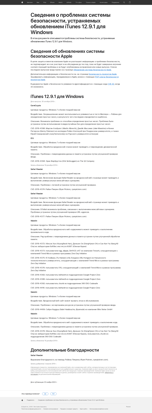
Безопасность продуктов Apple (103, 74)
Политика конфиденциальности (31, 409)
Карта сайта (83, 409)
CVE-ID (111, 84)
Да (45, 394)
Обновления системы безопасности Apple (92, 70)
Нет (53, 394)
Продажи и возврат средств (69, 409)
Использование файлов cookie (99, 409)
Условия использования (50, 409)
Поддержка (30, 400)
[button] (124, 2)
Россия (128, 406)
